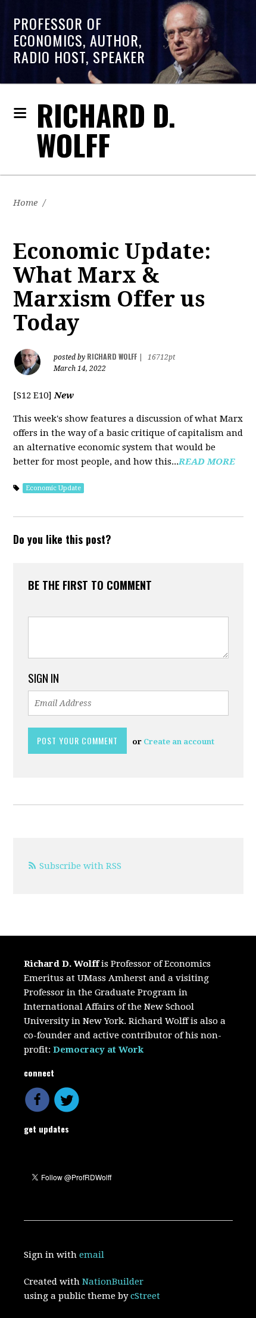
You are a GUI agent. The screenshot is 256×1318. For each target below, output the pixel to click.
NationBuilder (112, 1281)
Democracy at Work (98, 1049)
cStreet (145, 1296)
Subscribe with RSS (80, 866)
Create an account (178, 741)
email (91, 1254)
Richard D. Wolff (106, 130)
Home (25, 202)
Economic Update (53, 488)
